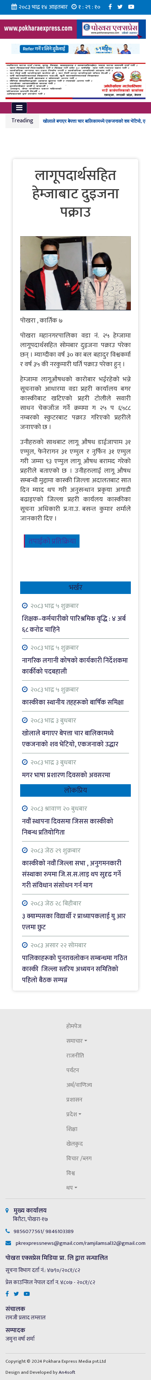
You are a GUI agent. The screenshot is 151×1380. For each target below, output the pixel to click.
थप (69, 1188)
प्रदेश (71, 1115)
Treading (22, 121)
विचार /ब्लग (79, 1159)
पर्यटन (72, 1070)
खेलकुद (74, 1144)
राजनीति (75, 1056)
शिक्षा (71, 1129)
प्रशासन (74, 1100)
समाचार (74, 1041)
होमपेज (73, 1026)
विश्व (70, 1173)
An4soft (67, 1372)
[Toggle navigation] (19, 108)
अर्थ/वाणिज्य (79, 1085)
